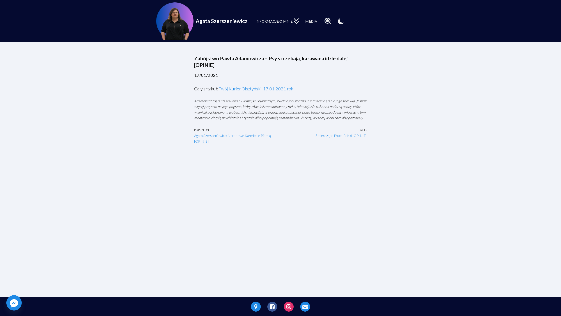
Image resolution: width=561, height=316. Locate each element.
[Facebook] (272, 307)
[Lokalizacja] (256, 307)
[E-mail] (305, 307)
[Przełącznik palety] (341, 21)
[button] (296, 21)
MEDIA (311, 21)
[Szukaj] (328, 21)
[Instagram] (289, 307)
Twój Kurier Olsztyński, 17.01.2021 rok (256, 88)
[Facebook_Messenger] (14, 303)
